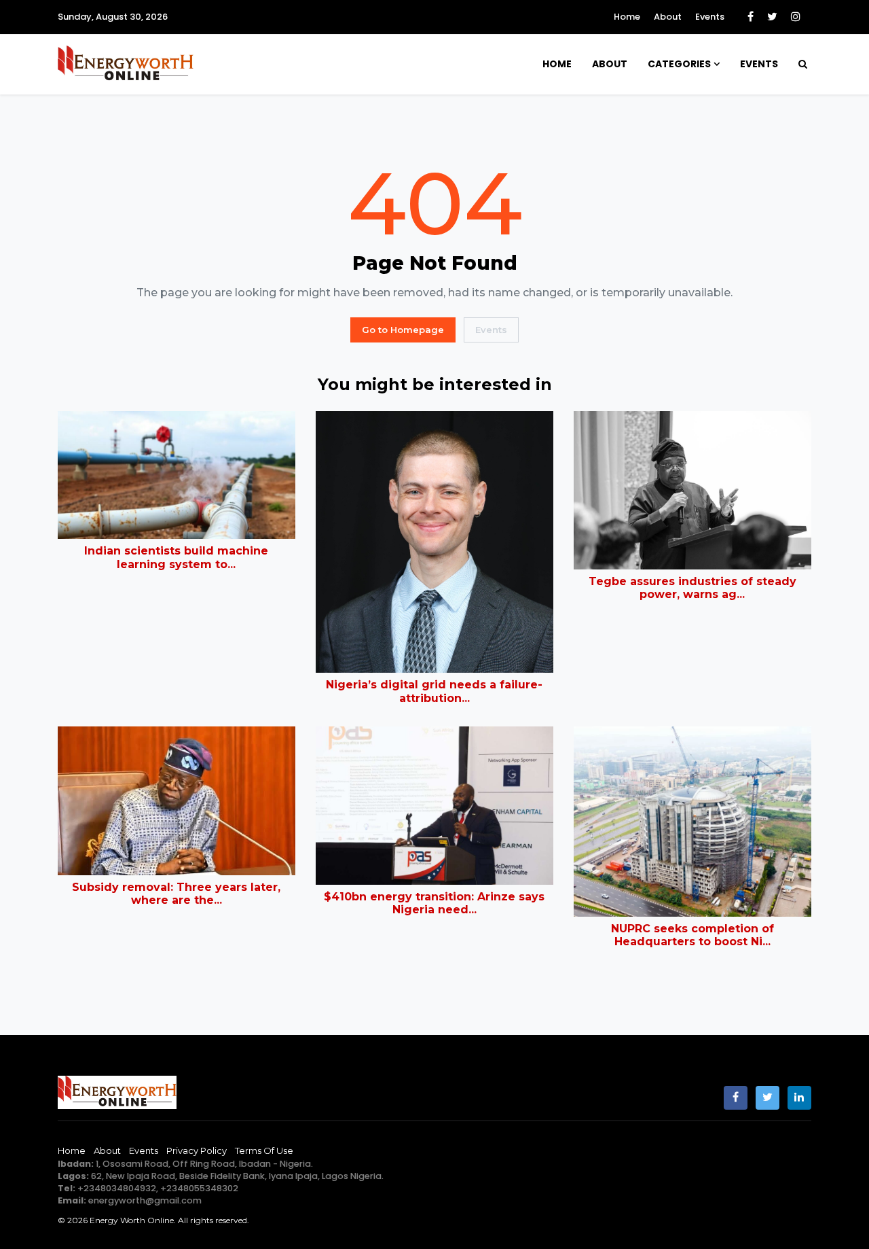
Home (627, 16)
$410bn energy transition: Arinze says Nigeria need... (434, 903)
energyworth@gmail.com (145, 1200)
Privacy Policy (196, 1150)
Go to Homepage (403, 329)
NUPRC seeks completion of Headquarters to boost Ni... (692, 935)
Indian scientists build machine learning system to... (176, 557)
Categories (679, 64)
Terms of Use (264, 1150)
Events (709, 16)
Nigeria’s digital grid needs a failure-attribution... (434, 691)
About (668, 16)
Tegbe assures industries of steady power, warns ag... (692, 588)
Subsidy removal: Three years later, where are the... (176, 894)
